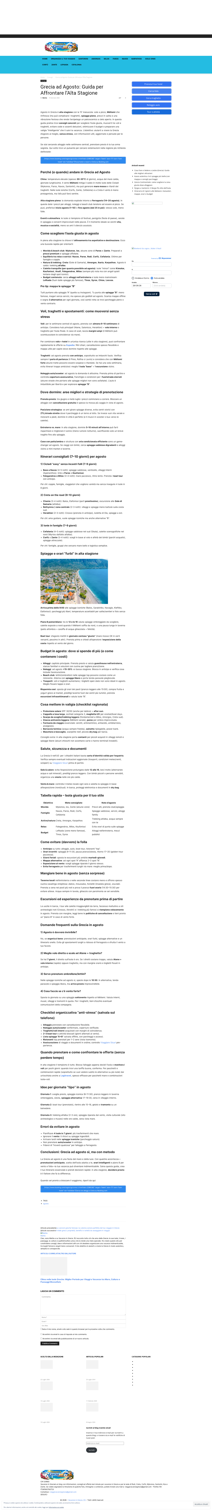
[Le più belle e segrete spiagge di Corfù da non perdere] (92, 1368)
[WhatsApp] (59, 103)
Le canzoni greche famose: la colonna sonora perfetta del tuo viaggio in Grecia (87, 1228)
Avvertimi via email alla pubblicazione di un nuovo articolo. (66, 1339)
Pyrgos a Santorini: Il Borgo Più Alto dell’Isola (152, 188)
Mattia (44, 98)
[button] (169, 59)
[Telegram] (165, 36)
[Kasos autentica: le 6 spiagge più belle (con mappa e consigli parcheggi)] (46, 1389)
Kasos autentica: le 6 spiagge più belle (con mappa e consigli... (59, 1395)
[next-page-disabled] (41, 1286)
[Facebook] (161, 36)
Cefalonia (76, 64)
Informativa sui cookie (56, 1507)
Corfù (45, 64)
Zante (54, 64)
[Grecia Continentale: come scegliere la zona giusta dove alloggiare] (46, 1411)
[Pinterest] (54, 103)
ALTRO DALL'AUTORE (67, 1253)
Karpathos (136, 59)
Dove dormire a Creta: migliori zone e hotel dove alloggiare (104, 1416)
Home (44, 59)
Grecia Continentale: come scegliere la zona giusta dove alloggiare (59, 1416)
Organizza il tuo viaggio (63, 59)
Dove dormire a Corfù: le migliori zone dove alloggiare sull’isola (104, 1395)
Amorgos (96, 59)
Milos (106, 59)
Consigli (50, 77)
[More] (65, 103)
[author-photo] (43, 1233)
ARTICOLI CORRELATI (49, 1253)
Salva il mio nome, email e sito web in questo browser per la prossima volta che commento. (78, 1329)
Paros (116, 59)
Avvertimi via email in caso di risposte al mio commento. (65, 1334)
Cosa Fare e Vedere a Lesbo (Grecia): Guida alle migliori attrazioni (58, 1373)
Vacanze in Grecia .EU (77, 1500)
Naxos (125, 59)
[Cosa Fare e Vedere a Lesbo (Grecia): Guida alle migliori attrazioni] (46, 1368)
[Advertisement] (73, 17)
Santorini (83, 59)
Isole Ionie (150, 59)
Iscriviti (92, 1450)
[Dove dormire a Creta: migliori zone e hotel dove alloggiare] (92, 1411)
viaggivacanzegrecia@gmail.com (63, 1492)
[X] (170, 36)
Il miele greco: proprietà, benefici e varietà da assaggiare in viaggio (83, 1230)
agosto (46, 1204)
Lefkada (64, 64)
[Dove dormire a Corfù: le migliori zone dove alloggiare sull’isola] (92, 1389)
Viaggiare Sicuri (60, 763)
